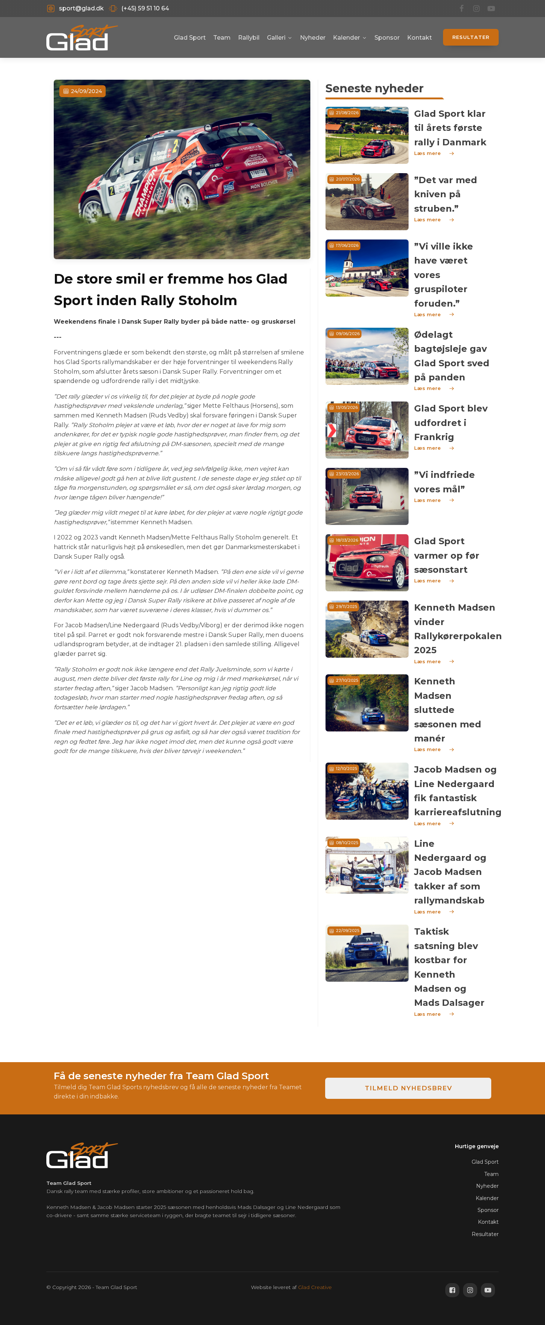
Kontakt (419, 37)
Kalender (346, 37)
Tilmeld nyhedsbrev (408, 1088)
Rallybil (249, 37)
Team (222, 37)
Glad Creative (315, 1287)
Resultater (470, 37)
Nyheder (313, 37)
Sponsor (387, 37)
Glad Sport (190, 37)
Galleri (276, 37)
